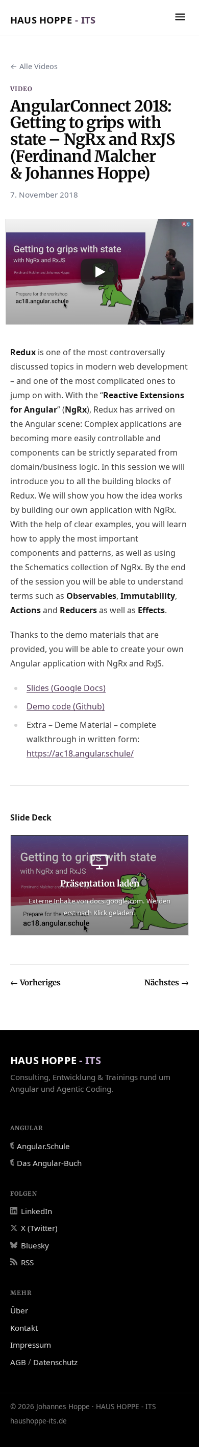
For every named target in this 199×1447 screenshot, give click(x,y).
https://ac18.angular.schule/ (80, 753)
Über (19, 1310)
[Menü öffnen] (180, 17)
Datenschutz (55, 1362)
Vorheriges (35, 982)
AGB (18, 1362)
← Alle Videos (34, 66)
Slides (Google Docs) (66, 688)
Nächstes (166, 982)
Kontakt (24, 1328)
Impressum (30, 1345)
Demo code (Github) (66, 706)
